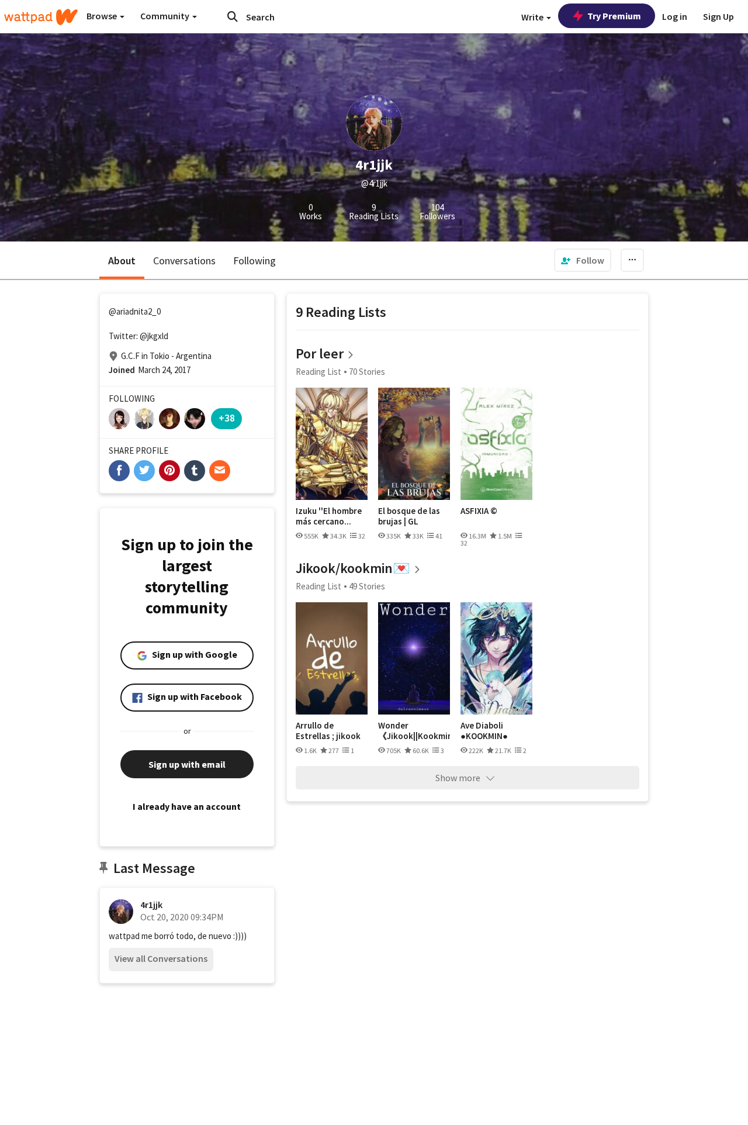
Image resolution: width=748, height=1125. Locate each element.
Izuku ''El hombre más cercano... (329, 516)
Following (254, 260)
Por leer (320, 353)
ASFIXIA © (478, 511)
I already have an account (187, 806)
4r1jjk (151, 904)
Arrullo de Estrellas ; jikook (328, 730)
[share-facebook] (119, 470)
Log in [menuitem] (674, 16)
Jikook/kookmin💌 (353, 568)
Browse (102, 16)
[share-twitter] (144, 470)
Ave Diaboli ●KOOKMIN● (484, 730)
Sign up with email (187, 764)
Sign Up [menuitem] (718, 16)
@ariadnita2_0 (135, 311)
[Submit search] (232, 16)
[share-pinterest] (169, 470)
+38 (227, 418)
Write (533, 17)
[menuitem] (582, 260)
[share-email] (219, 470)
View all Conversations (161, 958)
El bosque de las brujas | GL (409, 516)
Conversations (184, 260)
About (122, 260)
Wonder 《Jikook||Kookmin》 (414, 730)
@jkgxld (154, 335)
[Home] (41, 17)
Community (165, 16)
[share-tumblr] (194, 470)
